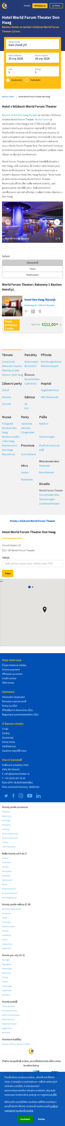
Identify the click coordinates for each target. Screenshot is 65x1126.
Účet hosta (8, 683)
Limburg (5, 829)
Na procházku (32, 379)
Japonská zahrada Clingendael (27, 428)
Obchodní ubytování (13, 697)
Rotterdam (27, 479)
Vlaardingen (7, 986)
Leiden (25, 472)
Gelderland (6, 816)
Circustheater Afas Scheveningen (49, 497)
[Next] (57, 222)
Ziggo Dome (7, 1028)
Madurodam (31, 362)
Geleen (5, 917)
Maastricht (6, 948)
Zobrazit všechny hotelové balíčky (16, 1044)
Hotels (27, 5)
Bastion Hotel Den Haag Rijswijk (19, 115)
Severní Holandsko (10, 838)
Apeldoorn (6, 875)
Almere (5, 858)
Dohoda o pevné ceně (14, 701)
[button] (40, 5)
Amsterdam (7, 871)
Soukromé (16, 80)
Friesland (6, 811)
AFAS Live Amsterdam (11, 1015)
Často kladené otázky (14, 665)
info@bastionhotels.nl (17, 774)
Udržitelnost (9, 746)
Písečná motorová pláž (49, 448)
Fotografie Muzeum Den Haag (9, 428)
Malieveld (44, 466)
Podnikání (35, 80)
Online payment (11, 669)
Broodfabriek (46, 472)
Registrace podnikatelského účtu (20, 714)
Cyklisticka (30, 383)
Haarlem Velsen (8, 926)
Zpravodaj (7, 738)
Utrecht (5, 842)
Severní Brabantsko (10, 833)
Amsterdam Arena (9, 1010)
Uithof (5, 390)
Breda (4, 884)
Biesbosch (6, 1032)
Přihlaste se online (12, 674)
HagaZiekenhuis (50, 390)
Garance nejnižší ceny (14, 751)
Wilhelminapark (49, 366)
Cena (32, 269)
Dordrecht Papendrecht (11, 909)
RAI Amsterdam (8, 1019)
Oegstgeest (6, 964)
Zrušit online (9, 678)
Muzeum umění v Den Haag (11, 439)
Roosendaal (7, 968)
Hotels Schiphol (8, 1006)
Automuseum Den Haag (9, 448)
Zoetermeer (7, 990)
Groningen (6, 820)
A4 (25, 404)
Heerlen (5, 931)
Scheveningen (47, 437)
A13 (26, 408)
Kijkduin (43, 424)
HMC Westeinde (49, 397)
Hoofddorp (6, 935)
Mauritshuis (8, 454)
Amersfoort (6, 862)
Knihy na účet (9, 706)
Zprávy (6, 733)
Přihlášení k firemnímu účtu (17, 710)
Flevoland (6, 825)
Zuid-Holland (28, 454)
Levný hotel (8, 362)
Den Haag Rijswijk (9, 897)
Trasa (6, 558)
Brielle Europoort (9, 888)
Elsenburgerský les (51, 362)
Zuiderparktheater (49, 504)
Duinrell (6, 404)
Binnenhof (30, 366)
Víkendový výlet (10, 370)
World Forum (42, 119)
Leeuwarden (7, 944)
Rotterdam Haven (9, 1023)
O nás (5, 729)
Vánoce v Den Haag (12, 375)
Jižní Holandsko (9, 846)
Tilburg (5, 977)
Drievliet (6, 397)
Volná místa (8, 742)
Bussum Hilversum (9, 893)
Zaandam (6, 995)
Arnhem (5, 867)
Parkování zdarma (12, 366)
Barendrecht (7, 880)
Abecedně (32, 263)
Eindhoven (6, 913)
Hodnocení (32, 275)
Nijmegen (6, 960)
